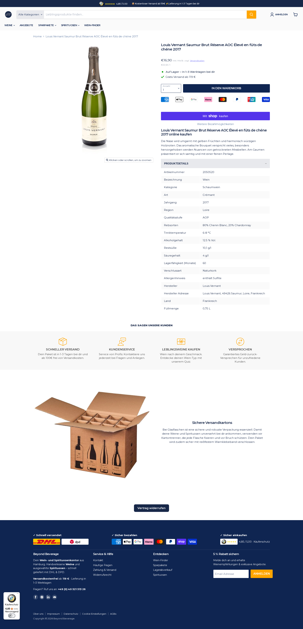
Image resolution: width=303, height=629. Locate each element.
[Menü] (18, 594)
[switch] (11, 616)
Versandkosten (197, 60)
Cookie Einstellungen (94, 613)
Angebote (26, 25)
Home (37, 36)
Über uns (38, 613)
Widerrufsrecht (102, 574)
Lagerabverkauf (162, 569)
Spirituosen (69, 25)
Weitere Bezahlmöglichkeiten (215, 124)
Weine (8, 25)
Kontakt (98, 560)
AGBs (113, 613)
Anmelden (281, 14)
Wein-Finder (92, 25)
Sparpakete (46, 25)
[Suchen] (251, 15)
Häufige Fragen (102, 565)
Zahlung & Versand (104, 569)
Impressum (53, 613)
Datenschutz (71, 613)
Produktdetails (176, 163)
